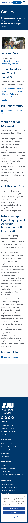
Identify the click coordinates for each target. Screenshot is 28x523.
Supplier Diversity (6, 472)
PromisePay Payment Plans (9, 431)
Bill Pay (17, 2)
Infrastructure (5, 493)
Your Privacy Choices (14, 517)
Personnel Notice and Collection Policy (13, 475)
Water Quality (5, 456)
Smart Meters (5, 453)
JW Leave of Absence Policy (12, 88)
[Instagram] (5, 417)
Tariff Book (4, 434)
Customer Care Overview (9, 444)
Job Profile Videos (11, 357)
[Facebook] (2, 417)
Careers (3, 465)
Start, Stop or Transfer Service (10, 447)
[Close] (25, 496)
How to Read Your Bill (8, 428)
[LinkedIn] (9, 417)
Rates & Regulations (7, 450)
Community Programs (8, 490)
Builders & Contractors (8, 468)
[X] (12, 417)
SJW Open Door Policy (10, 91)
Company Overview (7, 484)
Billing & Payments (7, 425)
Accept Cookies (14, 508)
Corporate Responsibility (9, 487)
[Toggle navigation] (24, 2)
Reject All (14, 512)
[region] (14, 508)
